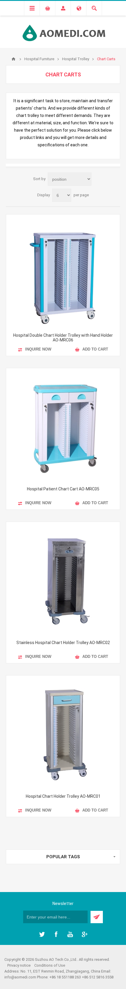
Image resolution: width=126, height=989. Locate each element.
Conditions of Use (49, 965)
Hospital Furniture (39, 59)
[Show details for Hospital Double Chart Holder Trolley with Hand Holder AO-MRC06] (63, 271)
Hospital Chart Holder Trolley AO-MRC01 (63, 796)
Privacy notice (18, 965)
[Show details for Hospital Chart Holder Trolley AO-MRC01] (63, 732)
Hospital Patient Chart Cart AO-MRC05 (63, 489)
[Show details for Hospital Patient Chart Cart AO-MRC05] (63, 425)
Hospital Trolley (75, 59)
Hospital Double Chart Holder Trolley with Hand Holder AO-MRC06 (63, 337)
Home (13, 59)
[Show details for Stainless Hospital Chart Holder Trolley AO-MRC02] (63, 579)
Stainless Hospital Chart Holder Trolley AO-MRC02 (63, 642)
